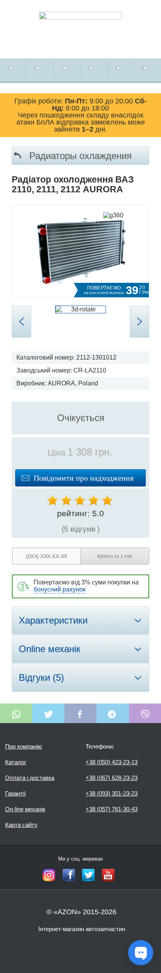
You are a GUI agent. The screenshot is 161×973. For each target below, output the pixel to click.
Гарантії (15, 793)
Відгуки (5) (41, 677)
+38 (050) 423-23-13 (112, 762)
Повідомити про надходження (84, 478)
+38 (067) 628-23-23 (112, 777)
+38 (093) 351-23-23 (112, 793)
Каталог (15, 762)
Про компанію (23, 746)
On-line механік (25, 809)
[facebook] (69, 875)
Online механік (49, 649)
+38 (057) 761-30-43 (112, 809)
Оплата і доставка (29, 777)
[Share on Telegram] (113, 713)
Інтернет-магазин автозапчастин (81, 929)
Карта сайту (21, 824)
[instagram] (49, 875)
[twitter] (88, 875)
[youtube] (108, 875)
